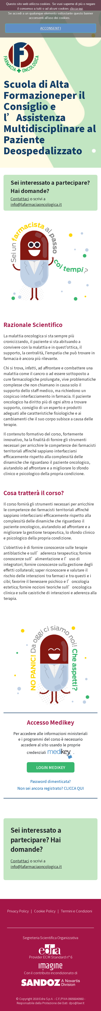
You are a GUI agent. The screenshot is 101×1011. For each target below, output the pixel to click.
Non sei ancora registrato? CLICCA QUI (50, 788)
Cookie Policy (44, 910)
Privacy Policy (18, 910)
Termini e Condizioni (76, 910)
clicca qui (76, 8)
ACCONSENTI (50, 28)
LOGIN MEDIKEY (50, 767)
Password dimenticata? (50, 781)
